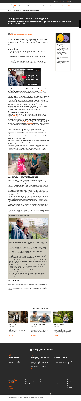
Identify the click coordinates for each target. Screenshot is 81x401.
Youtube (70, 381)
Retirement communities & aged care (32, 381)
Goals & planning (38, 5)
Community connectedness (20, 34)
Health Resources (16, 10)
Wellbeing (9, 10)
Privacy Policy (43, 398)
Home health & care (28, 383)
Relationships (29, 34)
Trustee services (43, 383)
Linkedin (70, 387)
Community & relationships (49, 5)
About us (59, 379)
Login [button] (69, 1)
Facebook (70, 383)
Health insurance (28, 379)
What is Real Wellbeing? (67, 5)
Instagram (71, 379)
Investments (42, 379)
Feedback (80, 24)
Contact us (11, 388)
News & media (60, 383)
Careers (59, 381)
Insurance (42, 381)
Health (20, 5)
